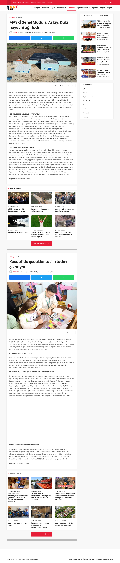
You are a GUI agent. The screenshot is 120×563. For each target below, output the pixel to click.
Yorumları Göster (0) (40, 243)
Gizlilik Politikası (108, 559)
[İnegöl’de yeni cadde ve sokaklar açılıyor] (41, 198)
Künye (80, 559)
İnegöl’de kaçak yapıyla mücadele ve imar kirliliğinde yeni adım (40, 525)
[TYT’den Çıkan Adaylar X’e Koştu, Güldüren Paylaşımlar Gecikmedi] (88, 73)
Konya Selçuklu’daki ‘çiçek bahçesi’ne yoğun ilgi (64, 524)
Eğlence (95, 8)
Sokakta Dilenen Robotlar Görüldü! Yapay (24, 2)
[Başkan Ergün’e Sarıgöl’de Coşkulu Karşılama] (65, 198)
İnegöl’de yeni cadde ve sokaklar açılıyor (40, 210)
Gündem (71, 8)
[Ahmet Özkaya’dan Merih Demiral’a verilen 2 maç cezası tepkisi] (41, 221)
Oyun (53, 8)
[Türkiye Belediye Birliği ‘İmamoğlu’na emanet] (18, 198)
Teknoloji (45, 8)
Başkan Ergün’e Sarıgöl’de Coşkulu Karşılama (64, 210)
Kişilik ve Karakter (83, 8)
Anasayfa (36, 8)
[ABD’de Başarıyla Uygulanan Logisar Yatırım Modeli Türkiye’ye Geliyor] (88, 24)
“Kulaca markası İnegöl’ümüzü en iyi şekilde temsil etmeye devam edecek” (41, 497)
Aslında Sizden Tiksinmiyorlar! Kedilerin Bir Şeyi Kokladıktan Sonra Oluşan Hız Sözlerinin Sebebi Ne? (18, 498)
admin (15, 32)
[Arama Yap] (101, 2)
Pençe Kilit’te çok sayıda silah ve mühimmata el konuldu (64, 235)
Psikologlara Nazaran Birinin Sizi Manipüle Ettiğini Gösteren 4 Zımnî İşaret (104, 50)
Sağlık (102, 8)
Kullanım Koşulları (95, 559)
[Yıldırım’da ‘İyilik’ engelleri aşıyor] (18, 512)
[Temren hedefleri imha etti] (18, 221)
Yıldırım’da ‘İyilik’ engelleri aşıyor (17, 524)
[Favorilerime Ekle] (56, 85)
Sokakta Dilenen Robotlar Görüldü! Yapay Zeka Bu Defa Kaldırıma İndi (104, 61)
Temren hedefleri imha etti (18, 232)
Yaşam (109, 8)
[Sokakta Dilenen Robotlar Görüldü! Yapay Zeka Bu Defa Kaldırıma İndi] (88, 61)
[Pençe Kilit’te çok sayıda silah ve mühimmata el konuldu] (65, 221)
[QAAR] (12, 8)
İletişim (85, 559)
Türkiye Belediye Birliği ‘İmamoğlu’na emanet (16, 210)
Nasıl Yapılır (61, 8)
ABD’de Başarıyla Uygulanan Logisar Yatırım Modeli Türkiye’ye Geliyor (104, 24)
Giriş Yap (109, 2)
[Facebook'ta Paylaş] (19, 38)
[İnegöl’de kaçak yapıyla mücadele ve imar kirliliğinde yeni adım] (41, 512)
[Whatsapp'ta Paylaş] (63, 38)
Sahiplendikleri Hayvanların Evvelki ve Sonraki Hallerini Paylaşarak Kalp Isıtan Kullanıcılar (65, 497)
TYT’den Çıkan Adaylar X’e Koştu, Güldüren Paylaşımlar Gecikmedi (103, 74)
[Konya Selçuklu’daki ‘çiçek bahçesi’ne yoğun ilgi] (65, 512)
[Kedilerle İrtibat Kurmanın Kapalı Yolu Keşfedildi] (88, 36)
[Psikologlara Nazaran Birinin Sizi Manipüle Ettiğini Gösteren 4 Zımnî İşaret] (88, 49)
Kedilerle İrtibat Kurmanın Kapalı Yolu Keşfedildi (103, 35)
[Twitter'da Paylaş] (41, 38)
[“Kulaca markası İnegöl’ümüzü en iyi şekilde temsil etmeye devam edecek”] (41, 483)
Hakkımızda (73, 559)
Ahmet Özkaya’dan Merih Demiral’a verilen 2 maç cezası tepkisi (40, 235)
